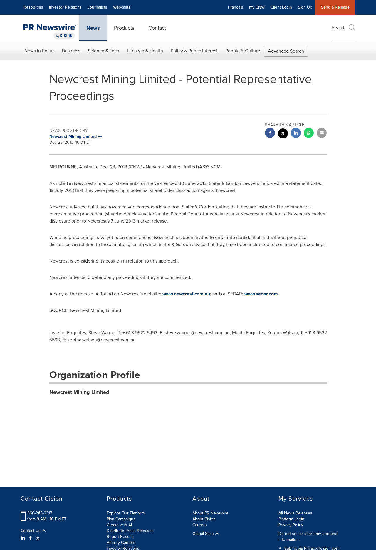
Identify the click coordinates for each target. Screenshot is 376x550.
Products (124, 28)
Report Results (120, 537)
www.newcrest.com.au (186, 293)
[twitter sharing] (283, 134)
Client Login (281, 7)
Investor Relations (65, 7)
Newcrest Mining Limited (79, 392)
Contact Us (31, 531)
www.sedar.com (261, 293)
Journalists (97, 7)
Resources (33, 7)
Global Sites (203, 534)
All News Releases (295, 513)
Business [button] (71, 50)
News (93, 28)
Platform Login (291, 519)
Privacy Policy (290, 525)
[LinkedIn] (24, 538)
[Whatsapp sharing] (309, 133)
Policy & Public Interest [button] (194, 50)
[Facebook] (30, 538)
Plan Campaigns (121, 519)
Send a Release (335, 7)
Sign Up (305, 7)
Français (235, 7)
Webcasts (121, 7)
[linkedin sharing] (296, 133)
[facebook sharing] (270, 133)
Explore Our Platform (126, 513)
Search (339, 27)
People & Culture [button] (242, 50)
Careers (199, 525)
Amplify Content (121, 542)
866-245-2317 (39, 513)
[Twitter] (37, 538)
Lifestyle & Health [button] (145, 50)
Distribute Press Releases (130, 531)
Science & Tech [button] (103, 50)
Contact (157, 28)
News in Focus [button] (39, 50)
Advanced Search (286, 51)
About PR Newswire (210, 513)
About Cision (204, 519)
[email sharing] (322, 133)
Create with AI (119, 525)
